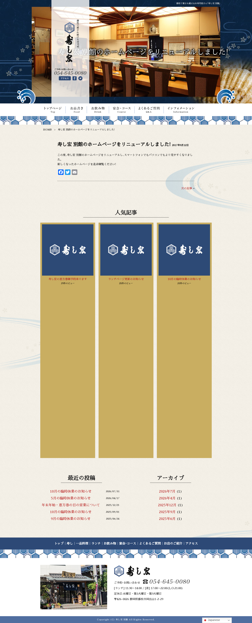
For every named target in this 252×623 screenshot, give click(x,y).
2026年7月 (167, 491)
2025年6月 (167, 518)
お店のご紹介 (173, 543)
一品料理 (82, 543)
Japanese (213, 620)
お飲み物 (110, 543)
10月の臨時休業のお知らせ (184, 279)
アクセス (191, 543)
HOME (47, 129)
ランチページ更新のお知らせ (126, 279)
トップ (59, 543)
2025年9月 (167, 512)
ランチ (96, 543)
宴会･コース (127, 543)
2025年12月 (167, 505)
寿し (70, 543)
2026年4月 (167, 498)
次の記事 (186, 188)
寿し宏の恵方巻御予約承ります (68, 279)
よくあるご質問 (150, 543)
